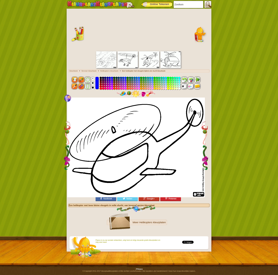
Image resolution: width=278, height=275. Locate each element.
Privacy (139, 269)
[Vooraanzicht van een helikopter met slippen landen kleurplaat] (170, 67)
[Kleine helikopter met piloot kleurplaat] (128, 67)
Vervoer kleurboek (89, 71)
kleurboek (74, 71)
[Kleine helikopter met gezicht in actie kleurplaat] (149, 67)
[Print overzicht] (184, 86)
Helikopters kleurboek (109, 71)
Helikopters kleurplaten (152, 222)
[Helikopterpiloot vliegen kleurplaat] (106, 67)
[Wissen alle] (190, 79)
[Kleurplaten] (101, 4)
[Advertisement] (139, 29)
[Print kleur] (191, 86)
